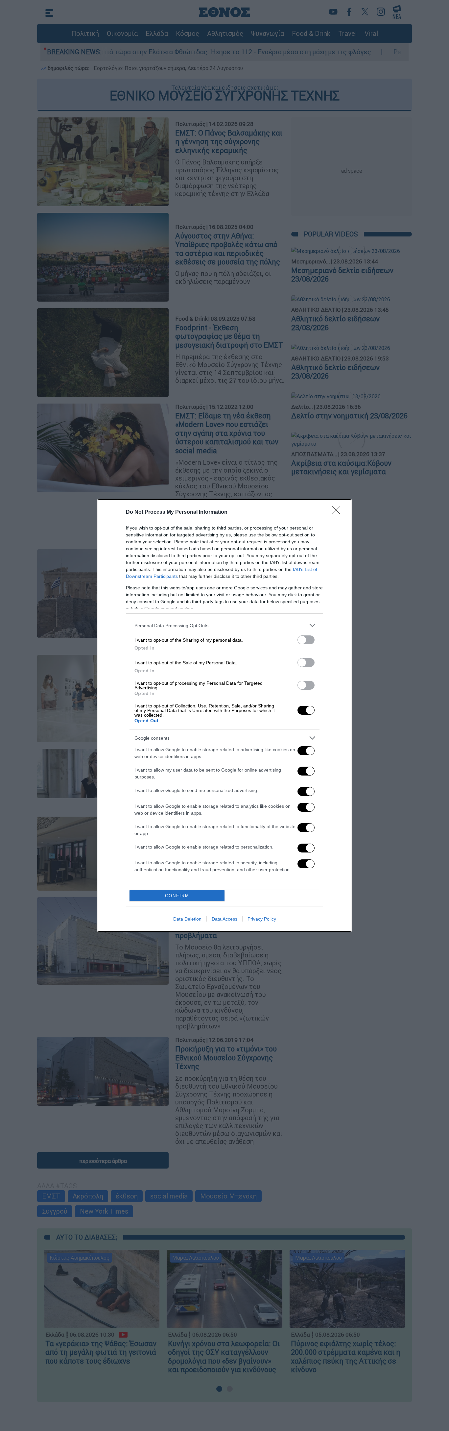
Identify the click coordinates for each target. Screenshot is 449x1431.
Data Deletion (187, 919)
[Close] (338, 512)
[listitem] (224, 625)
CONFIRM (177, 895)
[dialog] (224, 715)
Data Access (224, 919)
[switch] (306, 639)
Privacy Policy (262, 919)
